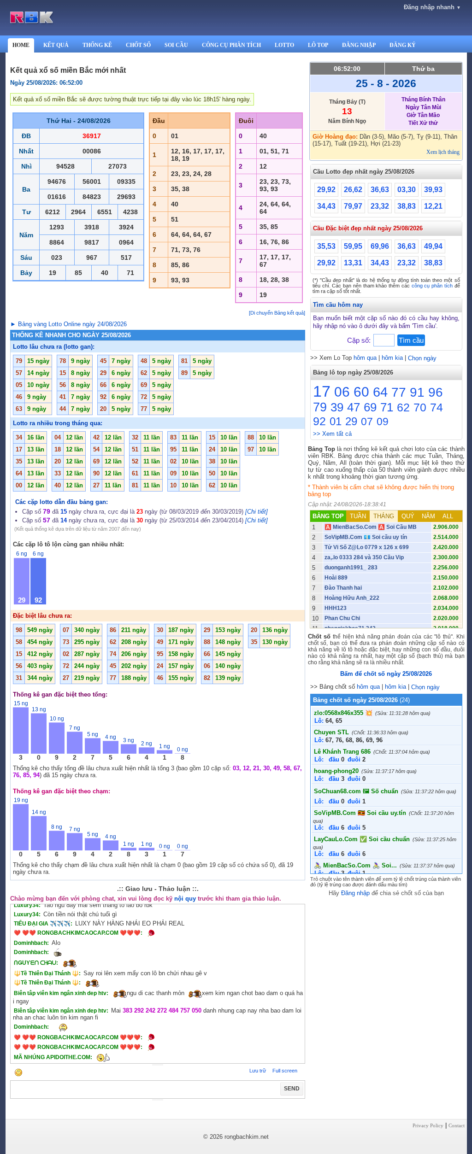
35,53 (326, 246)
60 (361, 391)
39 (336, 407)
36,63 (380, 189)
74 (436, 407)
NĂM (428, 516)
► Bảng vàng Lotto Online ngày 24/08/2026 (68, 324)
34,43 (326, 206)
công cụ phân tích (432, 285)
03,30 (406, 189)
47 (353, 407)
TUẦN (358, 516)
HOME (21, 45)
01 (336, 421)
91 (417, 392)
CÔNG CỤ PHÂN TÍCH (231, 45)
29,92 (326, 189)
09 (383, 422)
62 (403, 407)
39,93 (433, 189)
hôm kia (392, 357)
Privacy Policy (428, 1125)
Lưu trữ (257, 1070)
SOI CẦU (176, 45)
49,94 (433, 246)
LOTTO (284, 45)
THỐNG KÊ (97, 45)
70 (419, 407)
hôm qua (365, 357)
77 (398, 392)
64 (380, 392)
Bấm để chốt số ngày (386, 673)
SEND (292, 1088)
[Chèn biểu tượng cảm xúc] (18, 1073)
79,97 (353, 206)
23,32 (380, 206)
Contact (456, 1125)
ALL (447, 516)
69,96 (380, 246)
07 (367, 422)
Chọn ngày (422, 358)
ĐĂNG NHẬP (359, 45)
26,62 (353, 189)
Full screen (284, 1070)
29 (351, 421)
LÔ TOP (318, 45)
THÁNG (383, 516)
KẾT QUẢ (56, 45)
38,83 (406, 206)
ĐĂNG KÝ (402, 45)
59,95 (353, 246)
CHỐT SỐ (138, 45)
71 (386, 407)
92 (319, 421)
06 (342, 391)
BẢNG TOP (328, 516)
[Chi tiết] (256, 511)
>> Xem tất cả (332, 433)
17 (321, 391)
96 (435, 392)
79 (320, 407)
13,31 (353, 263)
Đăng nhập (355, 893)
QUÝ (407, 516)
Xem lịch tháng (443, 152)
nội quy (185, 898)
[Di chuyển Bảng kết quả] (277, 313)
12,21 (433, 206)
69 (370, 407)
